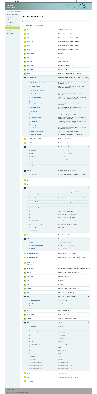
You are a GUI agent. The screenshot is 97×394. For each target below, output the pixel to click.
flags (32, 153)
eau (32, 335)
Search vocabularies (29, 25)
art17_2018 (30, 49)
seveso (29, 318)
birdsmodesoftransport (36, 201)
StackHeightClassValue (36, 125)
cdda (28, 57)
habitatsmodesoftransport (37, 224)
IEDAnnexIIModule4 (32, 263)
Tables (8, 19)
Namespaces (10, 33)
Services (9, 30)
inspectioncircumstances (37, 245)
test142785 (33, 350)
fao (28, 146)
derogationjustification (36, 207)
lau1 (28, 280)
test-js (32, 347)
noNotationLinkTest (35, 344)
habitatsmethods (35, 220)
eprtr (28, 73)
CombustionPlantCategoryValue (38, 82)
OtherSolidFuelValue (36, 117)
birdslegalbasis (34, 191)
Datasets (9, 17)
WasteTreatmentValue (36, 134)
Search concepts (40, 25)
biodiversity (30, 53)
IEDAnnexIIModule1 (32, 253)
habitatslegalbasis (35, 214)
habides (29, 188)
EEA (12, 1)
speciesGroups (34, 306)
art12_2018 (30, 37)
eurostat (29, 143)
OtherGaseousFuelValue (36, 114)
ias (28, 234)
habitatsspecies (34, 227)
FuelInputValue (34, 93)
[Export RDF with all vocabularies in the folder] (88, 79)
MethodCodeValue (35, 107)
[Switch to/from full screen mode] (83, 1)
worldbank (30, 381)
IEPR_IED (30, 268)
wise (28, 377)
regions (33, 303)
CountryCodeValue (35, 86)
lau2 (28, 284)
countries (33, 174)
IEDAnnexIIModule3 (32, 257)
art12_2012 (30, 33)
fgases (29, 170)
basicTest (33, 326)
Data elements (10, 22)
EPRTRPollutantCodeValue (37, 90)
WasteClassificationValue (37, 131)
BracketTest (34, 329)
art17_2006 (30, 41)
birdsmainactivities (35, 194)
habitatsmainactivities (36, 217)
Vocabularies (10, 27)
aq (27, 29)
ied (28, 238)
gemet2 (29, 180)
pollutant (33, 248)
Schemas (9, 25)
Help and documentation (12, 14)
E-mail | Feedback (11, 389)
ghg (28, 184)
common (29, 61)
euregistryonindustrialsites (34, 139)
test (28, 322)
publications (30, 314)
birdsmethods (34, 197)
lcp (28, 292)
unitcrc (32, 165)
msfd (28, 296)
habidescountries (35, 211)
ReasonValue (34, 121)
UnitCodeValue (34, 127)
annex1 (32, 242)
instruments (34, 230)
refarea (32, 159)
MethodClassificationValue (37, 103)
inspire (29, 272)
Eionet (12, 11)
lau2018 (29, 288)
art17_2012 (30, 45)
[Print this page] (81, 1)
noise (28, 310)
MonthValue (34, 111)
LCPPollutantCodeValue (36, 97)
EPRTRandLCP (31, 77)
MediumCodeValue (35, 101)
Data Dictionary (18, 11)
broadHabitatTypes (35, 300)
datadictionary (31, 65)
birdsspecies (34, 204)
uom (28, 373)
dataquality (30, 69)
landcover (30, 276)
